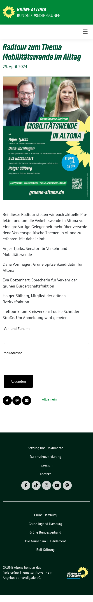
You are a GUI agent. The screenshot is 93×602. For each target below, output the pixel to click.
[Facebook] (25, 485)
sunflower (37, 572)
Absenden (18, 381)
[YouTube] (56, 485)
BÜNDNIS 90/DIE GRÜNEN (38, 15)
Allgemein (49, 399)
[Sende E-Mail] (26, 400)
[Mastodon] (67, 485)
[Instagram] (46, 485)
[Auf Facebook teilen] (7, 400)
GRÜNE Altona (31, 9)
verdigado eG (30, 577)
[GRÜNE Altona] (9, 11)
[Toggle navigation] (85, 31)
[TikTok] (36, 485)
